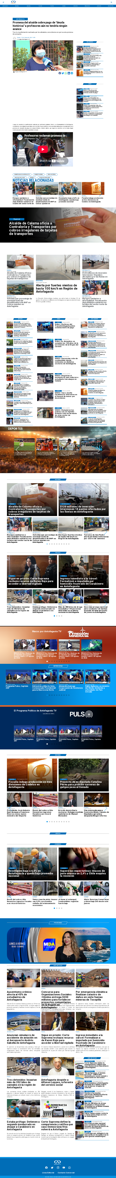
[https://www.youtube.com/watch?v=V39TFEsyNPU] (97, 677)
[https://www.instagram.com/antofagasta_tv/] (58, 1168)
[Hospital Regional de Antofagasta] (84, 401)
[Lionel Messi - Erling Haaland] (10, 421)
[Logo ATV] (13, 2)
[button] (16, 193)
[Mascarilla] (79, 1135)
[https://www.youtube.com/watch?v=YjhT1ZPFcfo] (91, 731)
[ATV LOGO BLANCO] (57, 1165)
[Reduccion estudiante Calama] (80, 114)
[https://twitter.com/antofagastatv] (52, 1168)
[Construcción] (80, 65)
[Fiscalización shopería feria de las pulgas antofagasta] (80, 49)
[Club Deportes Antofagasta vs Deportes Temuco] (10, 325)
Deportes (19, 439)
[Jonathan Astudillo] (10, 386)
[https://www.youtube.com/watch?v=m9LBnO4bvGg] (46, 645)
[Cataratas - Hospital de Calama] (79, 1085)
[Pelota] (10, 368)
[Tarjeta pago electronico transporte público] (84, 325)
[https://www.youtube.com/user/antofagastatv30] (63, 1168)
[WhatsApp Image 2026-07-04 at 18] (10, 395)
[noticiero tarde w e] (58, 962)
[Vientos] (58, 267)
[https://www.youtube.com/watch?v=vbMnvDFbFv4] (69, 731)
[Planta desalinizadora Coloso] (80, 57)
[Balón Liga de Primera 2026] (10, 360)
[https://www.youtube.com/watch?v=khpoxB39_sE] (24, 731)
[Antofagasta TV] (3, 2)
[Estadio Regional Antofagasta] (10, 403)
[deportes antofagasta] (10, 333)
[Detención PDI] (79, 1105)
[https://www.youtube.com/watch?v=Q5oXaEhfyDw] (69, 645)
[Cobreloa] (10, 377)
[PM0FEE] (10, 342)
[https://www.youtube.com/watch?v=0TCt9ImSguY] (44, 677)
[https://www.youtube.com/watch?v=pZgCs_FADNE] (46, 731)
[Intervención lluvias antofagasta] (84, 334)
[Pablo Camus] (79, 1115)
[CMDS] (79, 1075)
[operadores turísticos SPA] (84, 372)
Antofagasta (63, 439)
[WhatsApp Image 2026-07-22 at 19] (10, 351)
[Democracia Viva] (79, 1065)
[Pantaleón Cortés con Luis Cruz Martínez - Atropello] (79, 1125)
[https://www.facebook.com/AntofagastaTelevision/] (46, 1168)
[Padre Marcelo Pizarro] (80, 99)
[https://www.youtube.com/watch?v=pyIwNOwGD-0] (24, 645)
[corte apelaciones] (84, 420)
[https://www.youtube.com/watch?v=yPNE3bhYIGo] (18, 677)
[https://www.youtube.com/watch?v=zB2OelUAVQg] (71, 677)
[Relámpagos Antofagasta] (79, 1095)
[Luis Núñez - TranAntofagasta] (80, 92)
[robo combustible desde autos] (80, 106)
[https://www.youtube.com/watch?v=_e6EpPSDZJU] (91, 645)
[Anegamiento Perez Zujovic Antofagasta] (84, 410)
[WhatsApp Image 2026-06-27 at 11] (10, 412)
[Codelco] (80, 72)
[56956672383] (69, 1168)
